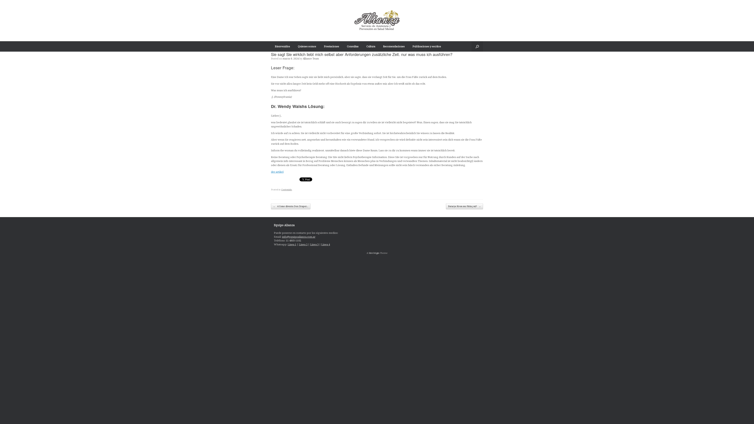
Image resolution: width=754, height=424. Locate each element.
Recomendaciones (394, 46)
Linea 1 (292, 244)
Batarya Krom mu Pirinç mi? (464, 206)
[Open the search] (477, 46)
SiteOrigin (374, 252)
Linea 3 (314, 244)
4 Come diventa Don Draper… (290, 206)
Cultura (370, 46)
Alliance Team (311, 58)
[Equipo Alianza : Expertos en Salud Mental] (377, 20)
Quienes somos (307, 46)
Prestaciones (331, 46)
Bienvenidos (282, 46)
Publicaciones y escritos (427, 46)
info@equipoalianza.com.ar (298, 236)
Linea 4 (325, 244)
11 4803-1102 (293, 240)
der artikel (277, 172)
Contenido (286, 189)
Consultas (353, 46)
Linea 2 (303, 244)
